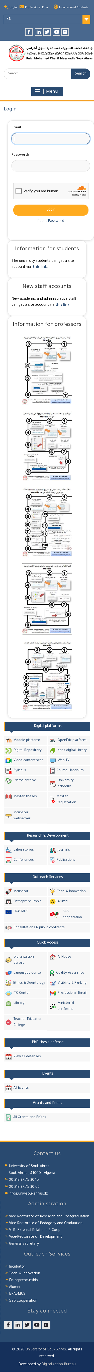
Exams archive (25, 780)
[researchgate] (65, 32)
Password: (20, 155)
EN (9, 19)
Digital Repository (28, 750)
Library (19, 1003)
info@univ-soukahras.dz (28, 1194)
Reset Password (50, 221)
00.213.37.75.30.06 (24, 1187)
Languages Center (28, 973)
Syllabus (20, 770)
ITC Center (22, 993)
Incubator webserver (22, 816)
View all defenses (27, 1056)
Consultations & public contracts (39, 927)
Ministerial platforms (66, 1006)
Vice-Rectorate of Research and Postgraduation (49, 1217)
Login (13, 7)
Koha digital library (72, 750)
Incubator (21, 891)
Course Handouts (70, 770)
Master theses (25, 796)
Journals (64, 850)
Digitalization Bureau (24, 960)
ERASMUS (21, 911)
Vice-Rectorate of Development (35, 1237)
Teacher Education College (28, 1022)
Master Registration (66, 799)
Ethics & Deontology (29, 983)
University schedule (66, 783)
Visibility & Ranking (72, 983)
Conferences (24, 860)
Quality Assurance (70, 973)
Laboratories (24, 850)
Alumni (63, 901)
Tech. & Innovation (71, 891)
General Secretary (24, 1244)
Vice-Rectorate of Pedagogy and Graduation (45, 1224)
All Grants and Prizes (29, 1117)
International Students (73, 7)
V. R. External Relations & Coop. (35, 1230)
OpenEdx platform (72, 740)
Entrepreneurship (28, 901)
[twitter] (47, 32)
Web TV (63, 760)
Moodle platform (27, 740)
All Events (21, 1088)
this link (40, 267)
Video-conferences (28, 760)
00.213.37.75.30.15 (24, 1180)
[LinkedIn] (38, 32)
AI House (64, 957)
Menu (52, 91)
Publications (66, 860)
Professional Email (37, 7)
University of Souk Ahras (45, 1350)
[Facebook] (29, 32)
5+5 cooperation (72, 914)
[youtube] (56, 32)
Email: (17, 128)
